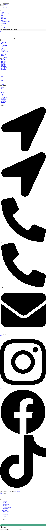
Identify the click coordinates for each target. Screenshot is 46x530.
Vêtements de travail (3, 23)
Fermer (1, 493)
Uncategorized (2, 517)
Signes (2, 20)
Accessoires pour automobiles (6, 504)
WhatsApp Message (11, 529)
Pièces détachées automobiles (6, 508)
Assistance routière (3, 27)
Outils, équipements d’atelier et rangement (5, 21)
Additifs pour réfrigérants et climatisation (8, 506)
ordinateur (8, 4)
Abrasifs (2, 500)
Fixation (2, 15)
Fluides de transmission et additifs (7, 507)
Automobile (2, 26)
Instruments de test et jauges (4, 510)
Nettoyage (2, 12)
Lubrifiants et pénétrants (5, 514)
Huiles (3, 513)
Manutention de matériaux (4, 18)
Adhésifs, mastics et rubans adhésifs (5, 13)
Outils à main (4, 516)
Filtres (0, 31)
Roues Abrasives (4, 502)
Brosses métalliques (5, 501)
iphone (6, 4)
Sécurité (2, 14)
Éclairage (2, 17)
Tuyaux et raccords (3, 16)
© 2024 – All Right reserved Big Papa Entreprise (23, 488)
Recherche (1, 5)
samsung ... (10, 4)
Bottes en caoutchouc (6, 519)
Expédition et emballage (3, 19)
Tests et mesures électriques (6, 511)
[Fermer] (1, 39)
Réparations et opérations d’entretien (5, 22)
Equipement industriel (3, 509)
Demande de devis (3, 25)
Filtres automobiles (5, 505)
